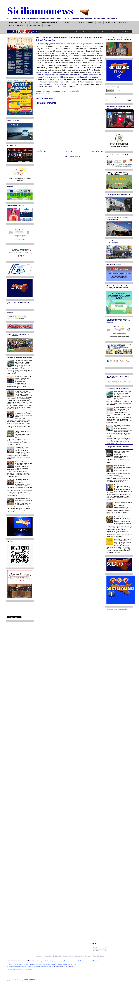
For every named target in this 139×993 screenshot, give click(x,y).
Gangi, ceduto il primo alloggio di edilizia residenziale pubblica (21, 449)
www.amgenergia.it (43, 72)
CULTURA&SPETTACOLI (50, 22)
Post (95, 947)
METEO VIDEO (110, 22)
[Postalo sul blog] (73, 91)
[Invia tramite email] (71, 91)
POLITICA (24, 22)
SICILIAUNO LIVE (35, 25)
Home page (69, 151)
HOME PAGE (13, 22)
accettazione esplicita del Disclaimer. (63, 966)
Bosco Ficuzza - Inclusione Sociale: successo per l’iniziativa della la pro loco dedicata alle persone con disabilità (23, 434)
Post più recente (41, 151)
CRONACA (35, 22)
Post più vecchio (97, 151)
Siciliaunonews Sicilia (111, 609)
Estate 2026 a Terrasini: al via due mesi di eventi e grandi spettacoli (23, 378)
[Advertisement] (21, 763)
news (42, 93)
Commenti (97, 950)
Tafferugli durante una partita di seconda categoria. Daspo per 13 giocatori (123, 504)
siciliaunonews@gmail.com (118, 382)
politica (47, 93)
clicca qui (29, 969)
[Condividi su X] (75, 91)
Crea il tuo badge (121, 609)
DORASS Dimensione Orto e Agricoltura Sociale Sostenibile (117, 173)
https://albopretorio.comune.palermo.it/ (50, 84)
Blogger (102, 956)
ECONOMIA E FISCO (68, 22)
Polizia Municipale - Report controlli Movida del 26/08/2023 (122, 452)
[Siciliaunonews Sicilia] (126, 609)
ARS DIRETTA (123, 22)
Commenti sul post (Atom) (72, 156)
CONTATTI (48, 25)
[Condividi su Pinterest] (78, 91)
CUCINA (91, 22)
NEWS (99, 22)
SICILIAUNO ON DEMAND (17, 25)
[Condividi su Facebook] (77, 91)
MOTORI (81, 22)
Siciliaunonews (40, 11)
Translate (21, 318)
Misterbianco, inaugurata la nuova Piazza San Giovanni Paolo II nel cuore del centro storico (23, 414)
